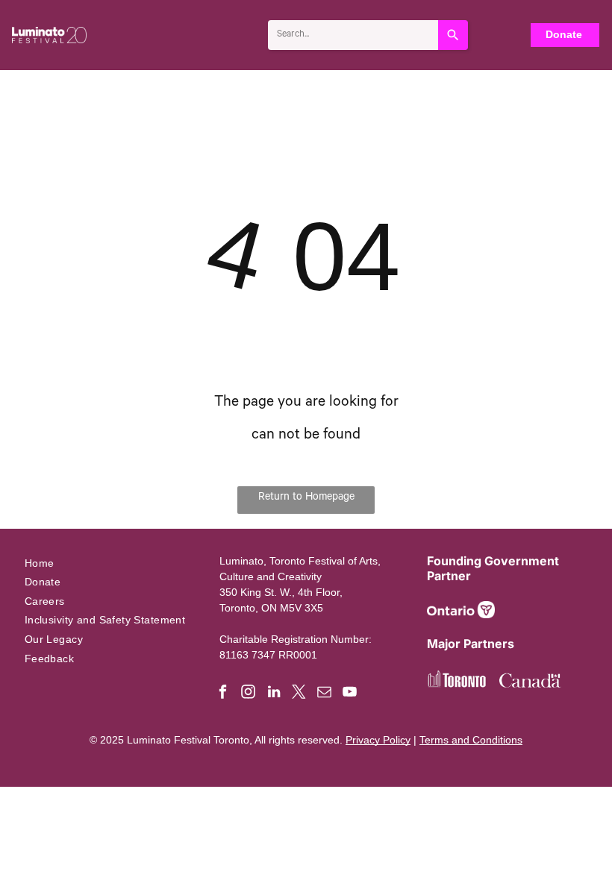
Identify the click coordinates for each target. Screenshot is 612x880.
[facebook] (223, 693)
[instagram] (248, 693)
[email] (324, 693)
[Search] (453, 35)
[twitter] (299, 693)
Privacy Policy (378, 740)
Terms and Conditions (470, 740)
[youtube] (349, 693)
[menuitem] (111, 563)
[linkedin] (273, 693)
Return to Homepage (306, 498)
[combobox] (353, 35)
